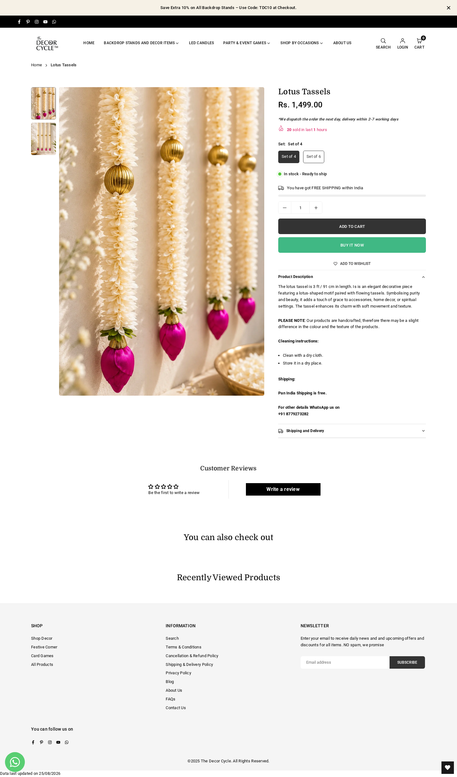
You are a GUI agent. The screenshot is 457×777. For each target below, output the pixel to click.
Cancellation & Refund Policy (192, 655)
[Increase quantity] (316, 208)
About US (342, 43)
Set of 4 (289, 156)
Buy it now (352, 245)
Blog (170, 681)
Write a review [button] (283, 489)
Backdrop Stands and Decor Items (139, 43)
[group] (161, 241)
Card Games (42, 655)
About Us (174, 690)
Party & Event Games (244, 43)
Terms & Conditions (183, 647)
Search (172, 638)
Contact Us (176, 707)
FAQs (170, 699)
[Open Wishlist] (447, 767)
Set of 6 (314, 156)
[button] (253, 243)
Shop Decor (42, 638)
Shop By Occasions (299, 43)
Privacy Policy (178, 673)
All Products (42, 664)
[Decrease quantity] (285, 208)
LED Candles (201, 43)
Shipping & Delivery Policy (189, 664)
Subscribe (407, 662)
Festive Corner (44, 647)
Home (89, 43)
